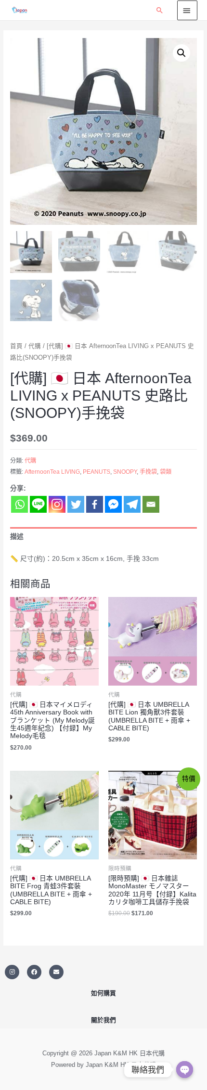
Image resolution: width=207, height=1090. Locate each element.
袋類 (165, 471)
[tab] (103, 536)
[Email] (150, 504)
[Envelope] (56, 972)
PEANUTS (96, 471)
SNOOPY (125, 471)
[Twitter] (75, 504)
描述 (17, 536)
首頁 (16, 346)
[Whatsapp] (19, 504)
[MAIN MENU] (187, 10)
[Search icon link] (159, 10)
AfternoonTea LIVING (52, 471)
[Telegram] (132, 504)
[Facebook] (94, 504)
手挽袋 (148, 471)
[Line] (38, 504)
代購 (34, 346)
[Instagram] (57, 504)
